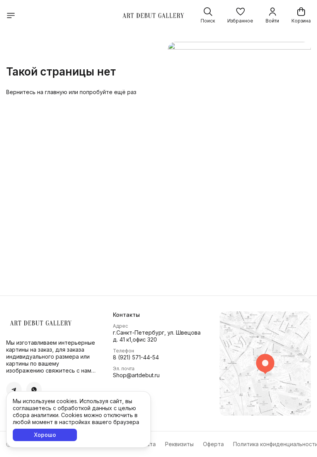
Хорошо (45, 434)
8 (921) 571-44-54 (136, 357)
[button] (240, 15)
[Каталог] (10, 15)
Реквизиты (179, 444)
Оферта (213, 444)
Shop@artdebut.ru (136, 375)
